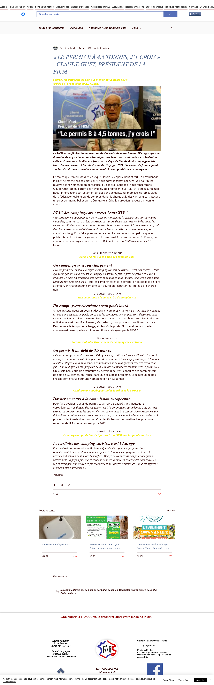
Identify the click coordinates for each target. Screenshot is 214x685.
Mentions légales (145, 650)
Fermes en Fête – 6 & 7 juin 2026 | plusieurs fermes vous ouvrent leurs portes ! (105, 546)
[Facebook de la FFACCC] (23, 14)
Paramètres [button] (168, 680)
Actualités (76, 27)
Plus (135, 27)
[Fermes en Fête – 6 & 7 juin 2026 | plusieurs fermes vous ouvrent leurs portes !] (107, 527)
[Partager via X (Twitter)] (61, 484)
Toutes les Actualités (51, 27)
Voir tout (171, 510)
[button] (171, 28)
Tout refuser (184, 680)
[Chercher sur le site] (170, 14)
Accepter (200, 680)
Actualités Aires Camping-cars (108, 27)
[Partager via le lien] (68, 484)
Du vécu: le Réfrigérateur (55, 544)
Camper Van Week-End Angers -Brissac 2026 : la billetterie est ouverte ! (154, 546)
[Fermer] (210, 680)
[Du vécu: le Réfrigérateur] (60, 527)
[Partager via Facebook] (54, 484)
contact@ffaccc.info (157, 641)
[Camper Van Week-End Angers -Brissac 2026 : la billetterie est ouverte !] (154, 527)
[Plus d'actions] (159, 48)
